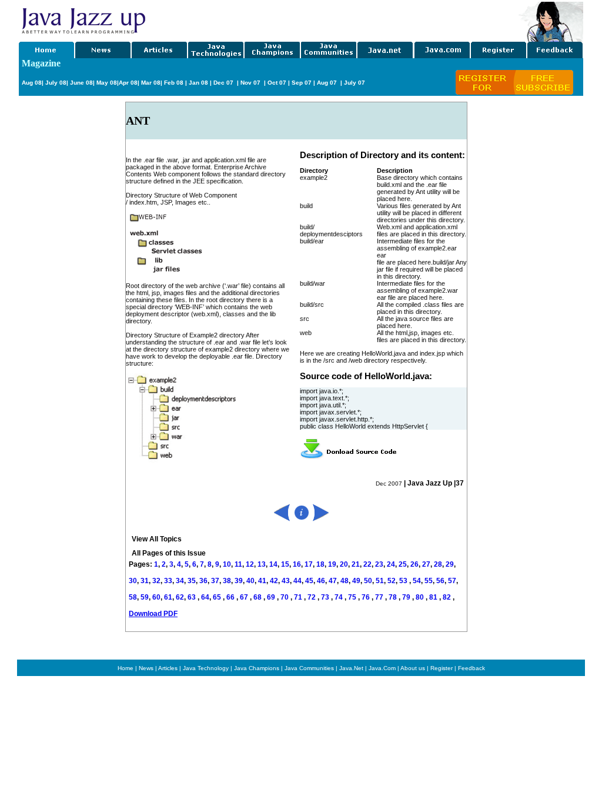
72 (312, 597)
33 (168, 581)
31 (145, 581)
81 (434, 597)
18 (320, 564)
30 (133, 581)
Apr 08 (128, 82)
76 (367, 597)
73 (326, 597)
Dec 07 (224, 82)
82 (448, 597)
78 (394, 597)
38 (227, 581)
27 (426, 564)
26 (414, 564)
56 (440, 581)
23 (379, 564)
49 (356, 581)
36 (203, 581)
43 (286, 581)
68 (258, 597)
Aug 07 (328, 82)
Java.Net (351, 668)
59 (145, 597)
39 (239, 581)
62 (180, 597)
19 (332, 564)
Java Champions (256, 668)
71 (299, 597)
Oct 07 (276, 82)
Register (441, 668)
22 (367, 564)
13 (261, 564)
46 (321, 581)
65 (218, 597)
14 (273, 564)
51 (380, 581)
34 (180, 581)
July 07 (354, 82)
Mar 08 (149, 82)
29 (450, 564)
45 (309, 581)
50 (368, 581)
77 (380, 597)
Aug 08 (32, 82)
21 (356, 564)
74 (340, 597)
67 (245, 597)
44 (297, 581)
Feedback (471, 668)
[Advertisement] (332, 19)
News (146, 668)
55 (428, 581)
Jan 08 (198, 82)
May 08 (106, 82)
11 (238, 564)
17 (309, 564)
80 (421, 597)
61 (168, 597)
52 (391, 581)
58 (133, 597)
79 (407, 597)
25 (403, 564)
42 (274, 581)
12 (250, 564)
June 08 (81, 82)
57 (452, 581)
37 (215, 581)
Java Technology (206, 668)
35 (192, 581)
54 (417, 581)
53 (403, 581)
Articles (168, 668)
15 (285, 564)
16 (297, 564)
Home (125, 668)
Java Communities (309, 668)
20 (344, 564)
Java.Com (382, 668)
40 (250, 581)
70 (285, 597)
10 (227, 564)
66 (231, 597)
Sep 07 (302, 82)
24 (391, 564)
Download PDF (153, 614)
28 (438, 564)
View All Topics (157, 539)
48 (344, 581)
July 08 (55, 82)
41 (262, 581)
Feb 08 (172, 82)
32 (156, 581)
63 (193, 597)
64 (205, 597)
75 (353, 597)
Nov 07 (251, 82)
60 (156, 597)
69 (272, 597)
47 (333, 581)
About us (412, 668)
